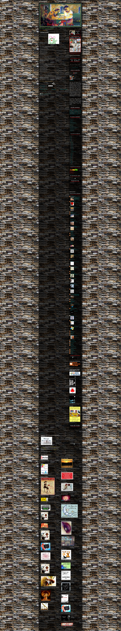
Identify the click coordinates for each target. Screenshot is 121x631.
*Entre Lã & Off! (72, 345)
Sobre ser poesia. (71, 242)
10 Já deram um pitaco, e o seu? (43, 85)
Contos (70, 114)
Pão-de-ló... (71, 333)
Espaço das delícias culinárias (73, 226)
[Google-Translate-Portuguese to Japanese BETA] (76, 65)
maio (71, 158)
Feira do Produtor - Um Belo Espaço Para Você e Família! (76, 295)
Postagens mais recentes (44, 89)
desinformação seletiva (72, 273)
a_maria (71, 266)
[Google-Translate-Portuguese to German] (73, 65)
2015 (70, 138)
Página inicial (54, 89)
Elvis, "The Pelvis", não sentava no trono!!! (74, 127)
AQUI (50, 451)
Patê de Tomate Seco (76, 335)
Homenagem (74, 112)
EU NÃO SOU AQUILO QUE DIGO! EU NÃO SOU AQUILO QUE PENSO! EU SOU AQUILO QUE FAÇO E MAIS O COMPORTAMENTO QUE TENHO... (77, 198)
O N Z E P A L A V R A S (73, 346)
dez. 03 (72, 150)
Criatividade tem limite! (44, 32)
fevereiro (72, 161)
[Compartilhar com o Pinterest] (52, 85)
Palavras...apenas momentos (73, 341)
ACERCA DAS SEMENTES (76, 214)
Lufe (74, 76)
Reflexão (80, 110)
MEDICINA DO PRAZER (76, 202)
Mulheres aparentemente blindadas (76, 267)
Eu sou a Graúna (72, 342)
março (71, 160)
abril (71, 159)
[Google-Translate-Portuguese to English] (78, 65)
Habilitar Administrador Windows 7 (76, 327)
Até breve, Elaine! (75, 221)
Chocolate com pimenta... (73, 350)
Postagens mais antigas (63, 89)
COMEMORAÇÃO (73, 114)
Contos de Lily (71, 233)
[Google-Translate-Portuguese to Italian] (75, 65)
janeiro (71, 162)
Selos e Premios (76, 114)
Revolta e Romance (72, 271)
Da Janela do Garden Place (73, 278)
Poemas (77, 112)
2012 (70, 140)
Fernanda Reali (72, 236)
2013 (70, 139)
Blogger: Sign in (72, 349)
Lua (70, 241)
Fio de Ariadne (72, 219)
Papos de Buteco (76, 110)
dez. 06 (72, 149)
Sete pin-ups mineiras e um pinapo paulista (76, 274)
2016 (70, 137)
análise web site (42, 433)
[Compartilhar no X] (50, 85)
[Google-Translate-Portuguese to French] (72, 65)
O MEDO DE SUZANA (72, 235)
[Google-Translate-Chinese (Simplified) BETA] (70, 65)
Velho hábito (75, 321)
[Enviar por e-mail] (48, 85)
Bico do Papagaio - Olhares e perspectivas (74, 294)
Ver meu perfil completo (71, 80)
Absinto (71, 303)
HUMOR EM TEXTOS (72, 201)
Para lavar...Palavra (72, 301)
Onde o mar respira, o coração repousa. (76, 207)
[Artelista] (77, 445)
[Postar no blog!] (49, 85)
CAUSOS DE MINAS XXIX (73, 122)
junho (71, 157)
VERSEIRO (71, 243)
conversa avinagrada (72, 196)
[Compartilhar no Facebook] (51, 85)
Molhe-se (71, 310)
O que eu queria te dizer (76, 249)
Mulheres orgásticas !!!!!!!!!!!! (73, 128)
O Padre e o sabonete (72, 129)
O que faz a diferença (72, 272)
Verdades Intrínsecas (72, 320)
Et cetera (71, 331)
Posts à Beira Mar (72, 299)
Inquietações (71, 261)
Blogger (62, 628)
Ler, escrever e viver (72, 259)
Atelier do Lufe (72, 315)
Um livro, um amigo (76, 284)
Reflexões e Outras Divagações (73, 308)
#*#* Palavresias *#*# (72, 340)
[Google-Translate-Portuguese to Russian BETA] (79, 65)
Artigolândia (71, 231)
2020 (70, 136)
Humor (70, 110)
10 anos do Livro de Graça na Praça (73, 123)
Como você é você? (76, 237)
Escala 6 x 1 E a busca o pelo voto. (73, 212)
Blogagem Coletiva (74, 111)
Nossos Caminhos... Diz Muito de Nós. (77, 255)
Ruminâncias (78, 111)
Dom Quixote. (75, 316)
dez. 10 (72, 148)
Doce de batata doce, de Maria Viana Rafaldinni (76, 227)
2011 (70, 141)
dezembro (72, 142)
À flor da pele (71, 353)
